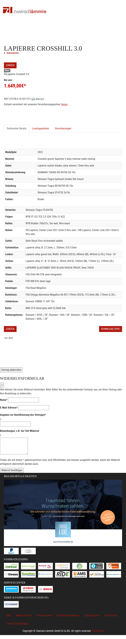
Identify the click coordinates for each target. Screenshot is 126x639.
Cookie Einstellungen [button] (17, 623)
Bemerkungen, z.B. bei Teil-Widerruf (19, 430)
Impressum (98, 630)
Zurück (10, 65)
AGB (8, 615)
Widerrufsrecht (23, 615)
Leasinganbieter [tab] (40, 128)
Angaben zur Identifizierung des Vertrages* (23, 414)
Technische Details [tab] (16, 128)
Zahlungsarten (91, 615)
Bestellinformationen (68, 615)
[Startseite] (24, 10)
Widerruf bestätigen (11, 470)
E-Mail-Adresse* (9, 407)
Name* (3, 399)
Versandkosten (44, 615)
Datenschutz (110, 615)
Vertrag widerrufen (11, 369)
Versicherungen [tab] (63, 128)
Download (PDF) (110, 329)
